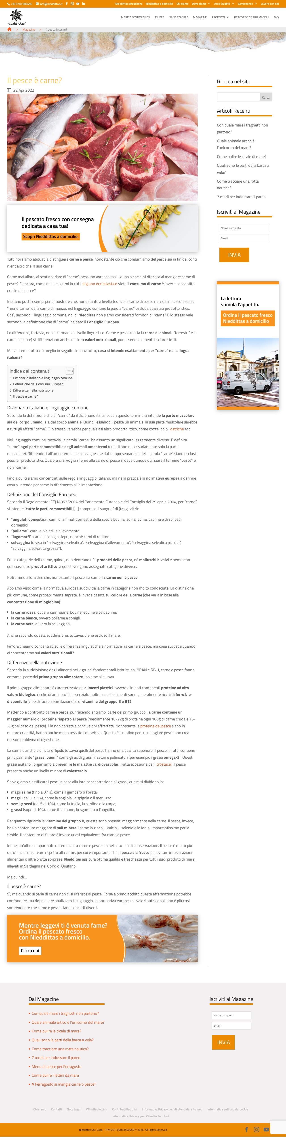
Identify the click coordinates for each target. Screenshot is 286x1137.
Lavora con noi (270, 4)
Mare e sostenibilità (135, 17)
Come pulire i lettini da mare (55, 1075)
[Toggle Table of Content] (68, 371)
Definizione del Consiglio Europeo (38, 384)
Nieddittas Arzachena (129, 4)
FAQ (276, 17)
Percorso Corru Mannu (251, 17)
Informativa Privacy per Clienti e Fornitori (140, 1116)
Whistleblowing (96, 1109)
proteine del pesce (155, 726)
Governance (245, 4)
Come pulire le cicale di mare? (242, 157)
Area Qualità (222, 4)
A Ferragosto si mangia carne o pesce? (64, 1084)
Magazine (200, 17)
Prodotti (218, 17)
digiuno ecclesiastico (99, 284)
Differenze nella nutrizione (33, 390)
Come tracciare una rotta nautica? (60, 1049)
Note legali (74, 1109)
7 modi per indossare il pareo (241, 197)
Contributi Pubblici (124, 1109)
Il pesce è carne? (25, 396)
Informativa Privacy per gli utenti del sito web (172, 1109)
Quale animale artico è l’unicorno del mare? (68, 1022)
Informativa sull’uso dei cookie (227, 1109)
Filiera (159, 17)
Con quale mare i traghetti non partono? (65, 1013)
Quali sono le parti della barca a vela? (63, 1040)
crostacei (164, 764)
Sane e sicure (178, 17)
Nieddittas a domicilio (159, 4)
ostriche (177, 429)
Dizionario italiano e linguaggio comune (43, 378)
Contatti (56, 1109)
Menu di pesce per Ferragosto (57, 1066)
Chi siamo (183, 4)
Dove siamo (199, 4)
